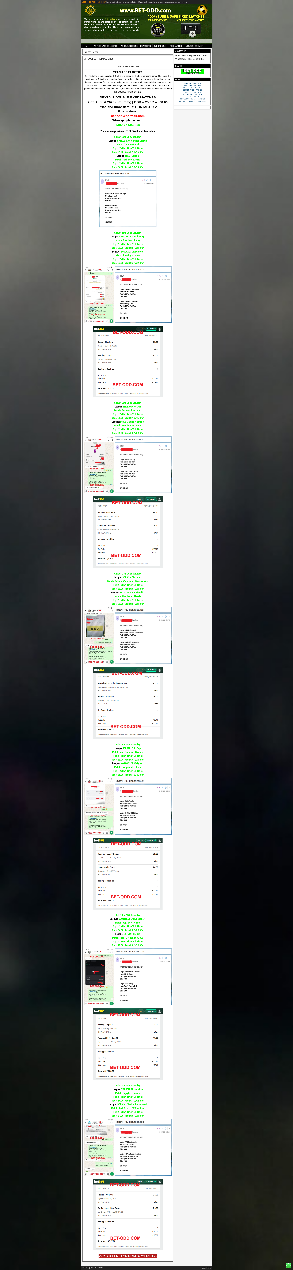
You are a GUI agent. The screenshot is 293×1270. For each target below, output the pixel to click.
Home (87, 46)
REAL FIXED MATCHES (192, 83)
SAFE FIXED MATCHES (192, 92)
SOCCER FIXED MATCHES (192, 90)
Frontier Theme (206, 1268)
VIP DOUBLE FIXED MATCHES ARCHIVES (136, 46)
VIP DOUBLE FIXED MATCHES (99, 58)
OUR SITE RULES (160, 46)
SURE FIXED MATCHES (192, 97)
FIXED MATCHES (176, 46)
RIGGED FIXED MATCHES (192, 88)
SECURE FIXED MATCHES (192, 94)
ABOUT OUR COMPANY (194, 46)
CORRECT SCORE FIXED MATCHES (192, 99)
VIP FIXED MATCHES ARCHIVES (105, 46)
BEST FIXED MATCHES (192, 85)
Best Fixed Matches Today (94, 1)
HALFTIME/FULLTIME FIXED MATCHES (192, 101)
